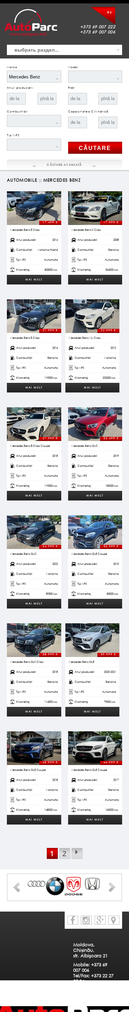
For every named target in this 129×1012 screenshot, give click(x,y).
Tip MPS (13, 135)
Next (112, 887)
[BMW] (55, 886)
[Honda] (92, 884)
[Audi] (36, 884)
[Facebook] (72, 920)
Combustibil (17, 111)
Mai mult (34, 279)
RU (109, 12)
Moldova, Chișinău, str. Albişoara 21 (90, 950)
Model (73, 67)
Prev (16, 887)
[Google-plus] (100, 920)
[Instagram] (86, 920)
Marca (12, 67)
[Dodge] (73, 886)
